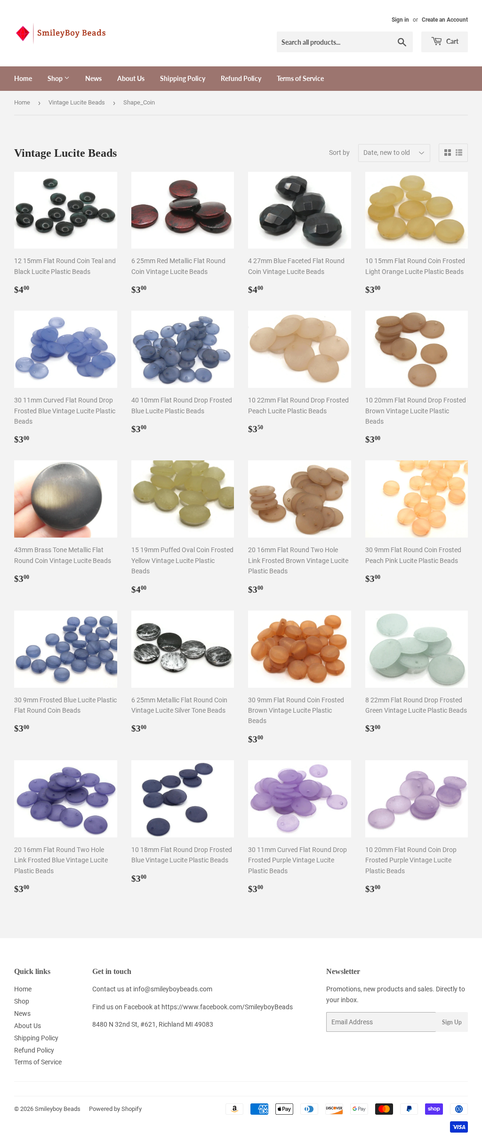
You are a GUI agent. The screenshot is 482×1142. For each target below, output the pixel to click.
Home (23, 78)
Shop (56, 78)
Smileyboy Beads (57, 1108)
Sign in (400, 19)
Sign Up (452, 1022)
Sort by (339, 152)
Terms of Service (300, 78)
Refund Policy (241, 78)
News (93, 78)
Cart (451, 41)
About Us (131, 78)
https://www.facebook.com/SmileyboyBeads (227, 1007)
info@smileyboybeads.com (172, 989)
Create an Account (445, 19)
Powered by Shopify (115, 1108)
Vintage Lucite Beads (76, 102)
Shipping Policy (182, 78)
